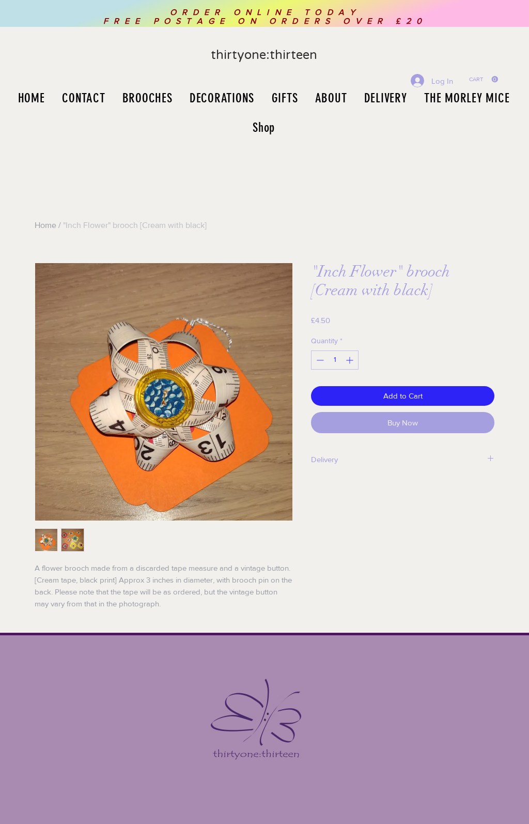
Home (45, 225)
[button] (483, 79)
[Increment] (350, 360)
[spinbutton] (334, 360)
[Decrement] (319, 360)
